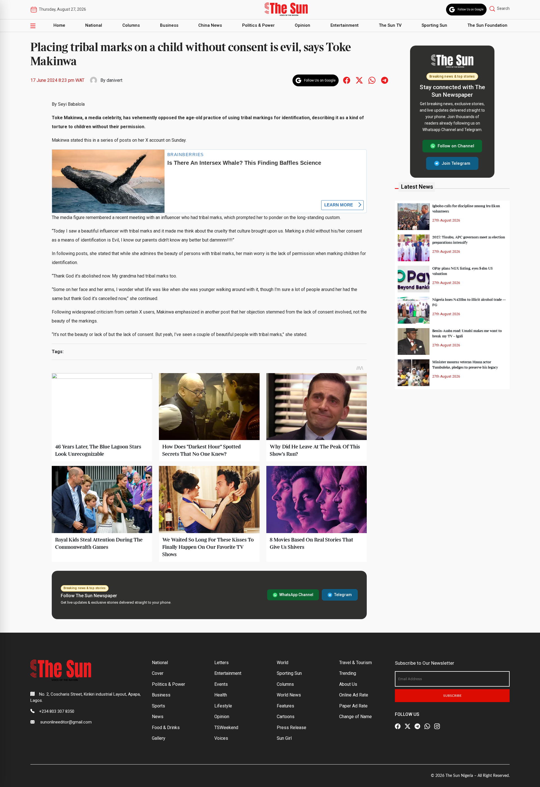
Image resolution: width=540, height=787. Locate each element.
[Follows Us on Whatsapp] (371, 80)
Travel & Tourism (355, 662)
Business (169, 25)
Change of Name (355, 716)
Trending (347, 673)
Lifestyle (223, 706)
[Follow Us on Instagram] (437, 726)
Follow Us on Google (470, 9)
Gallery (158, 738)
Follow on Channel (456, 145)
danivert (114, 80)
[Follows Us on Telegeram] (384, 80)
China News (210, 25)
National (93, 25)
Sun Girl (284, 738)
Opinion (302, 25)
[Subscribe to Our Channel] (417, 726)
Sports (158, 706)
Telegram (343, 594)
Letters (221, 662)
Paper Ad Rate (353, 706)
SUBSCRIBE (452, 695)
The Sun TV (390, 25)
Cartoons (285, 716)
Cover (157, 673)
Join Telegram (456, 163)
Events (221, 684)
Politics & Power (258, 25)
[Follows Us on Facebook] (346, 80)
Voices (221, 738)
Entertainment (344, 25)
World (282, 662)
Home (59, 25)
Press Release (291, 727)
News (157, 716)
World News (289, 695)
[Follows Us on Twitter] (359, 80)
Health (220, 695)
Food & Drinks (166, 727)
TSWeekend (226, 727)
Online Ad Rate (353, 695)
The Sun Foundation (487, 25)
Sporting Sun (434, 25)
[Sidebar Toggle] (32, 25)
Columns (131, 25)
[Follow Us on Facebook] (397, 726)
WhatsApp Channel (296, 594)
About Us (348, 684)
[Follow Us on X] (407, 726)
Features (285, 706)
